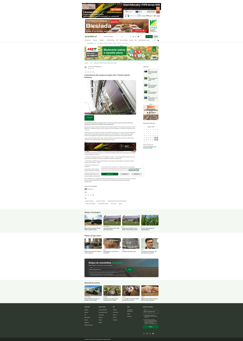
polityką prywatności (134, 170)
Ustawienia (124, 174)
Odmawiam (136, 174)
